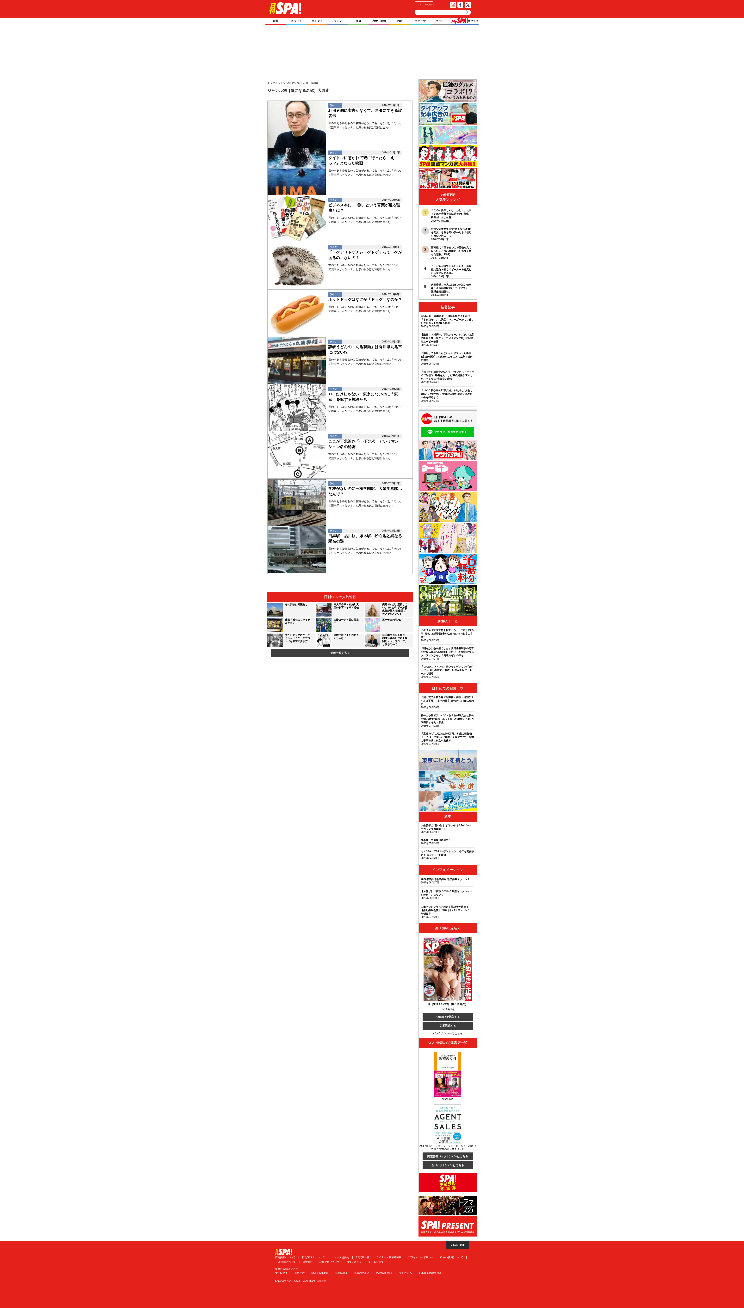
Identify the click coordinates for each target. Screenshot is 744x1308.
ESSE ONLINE (320, 1272)
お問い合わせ (354, 1262)
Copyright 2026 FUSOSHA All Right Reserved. (301, 1281)
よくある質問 (375, 1262)
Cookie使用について (452, 1257)
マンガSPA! (406, 1272)
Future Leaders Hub (430, 1272)
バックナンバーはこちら (448, 1033)
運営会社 (308, 1262)
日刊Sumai (341, 1272)
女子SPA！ (281, 1272)
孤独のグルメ (362, 1272)
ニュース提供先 (341, 1257)
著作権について (287, 1262)
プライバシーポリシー (421, 1257)
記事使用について (329, 1262)
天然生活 (299, 1272)
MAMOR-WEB (384, 1272)
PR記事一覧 (363, 1257)
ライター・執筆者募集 (389, 1257)
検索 (467, 12)
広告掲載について (285, 1257)
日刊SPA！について (314, 1257)
